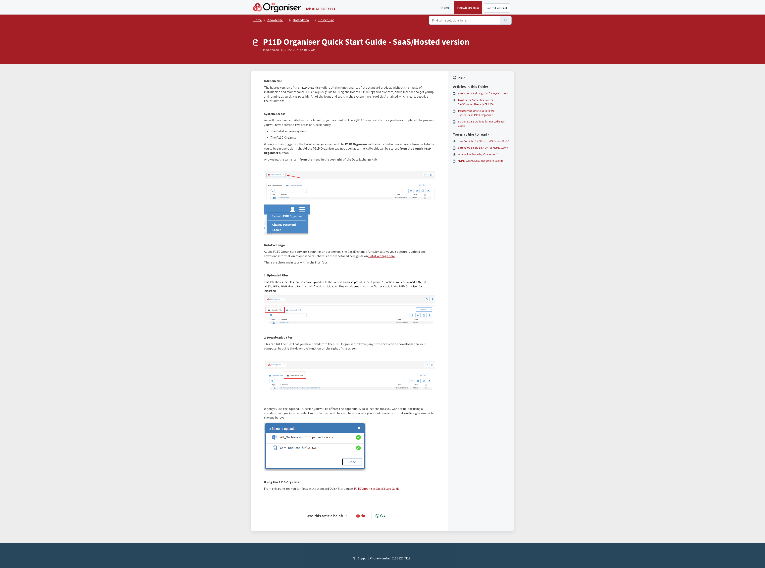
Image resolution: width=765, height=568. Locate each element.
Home (445, 8)
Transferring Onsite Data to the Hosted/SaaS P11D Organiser (476, 113)
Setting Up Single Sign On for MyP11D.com (483, 93)
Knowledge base (468, 8)
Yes (382, 515)
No (363, 515)
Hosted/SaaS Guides (331, 20)
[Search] (506, 20)
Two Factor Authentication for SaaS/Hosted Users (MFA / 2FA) (476, 102)
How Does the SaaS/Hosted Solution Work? (483, 141)
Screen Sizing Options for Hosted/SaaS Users (481, 123)
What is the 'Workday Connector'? (478, 154)
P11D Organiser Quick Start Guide (376, 489)
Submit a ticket (496, 8)
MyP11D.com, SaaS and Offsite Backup (480, 161)
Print (461, 78)
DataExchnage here (381, 256)
